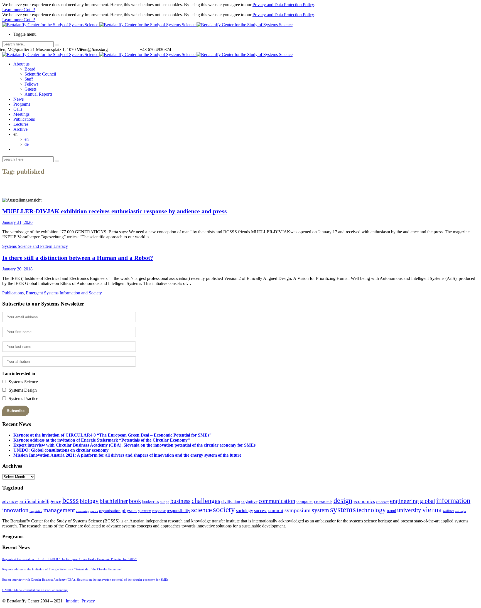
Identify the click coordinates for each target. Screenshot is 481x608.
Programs (21, 104)
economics (364, 501)
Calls (17, 109)
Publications (24, 119)
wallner (448, 511)
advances (10, 501)
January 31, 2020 (17, 222)
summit (275, 510)
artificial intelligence (40, 501)
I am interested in (18, 373)
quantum (144, 511)
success (260, 510)
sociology (244, 510)
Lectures (20, 124)
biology (89, 501)
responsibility (178, 510)
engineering (404, 501)
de (26, 144)
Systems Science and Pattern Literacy (35, 246)
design (342, 500)
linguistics (36, 511)
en (26, 139)
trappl (391, 511)
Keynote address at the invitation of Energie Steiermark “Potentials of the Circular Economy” (101, 440)
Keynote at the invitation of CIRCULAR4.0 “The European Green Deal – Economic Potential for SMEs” (112, 435)
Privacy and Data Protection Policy (283, 4)
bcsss (70, 500)
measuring (82, 511)
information (453, 500)
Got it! (29, 9)
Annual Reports (38, 94)
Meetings (21, 114)
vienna (432, 509)
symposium (297, 510)
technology (371, 510)
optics (94, 511)
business (180, 501)
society (224, 509)
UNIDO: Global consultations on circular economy (61, 450)
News (18, 99)
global (427, 501)
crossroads (323, 501)
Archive (20, 129)
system (320, 510)
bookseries (150, 502)
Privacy (88, 601)
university (409, 510)
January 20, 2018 (17, 269)
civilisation (230, 501)
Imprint (72, 601)
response (159, 511)
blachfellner (114, 501)
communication (277, 501)
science (201, 509)
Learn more (13, 9)
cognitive (249, 501)
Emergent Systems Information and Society (64, 292)
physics (129, 510)
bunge (164, 502)
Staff (28, 79)
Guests (30, 89)
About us (21, 64)
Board (29, 69)
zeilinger (460, 511)
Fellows (31, 84)
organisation (110, 510)
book (135, 501)
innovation (15, 510)
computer (304, 501)
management (59, 510)
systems (343, 509)
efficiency (382, 501)
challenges (206, 500)
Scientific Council (40, 74)
